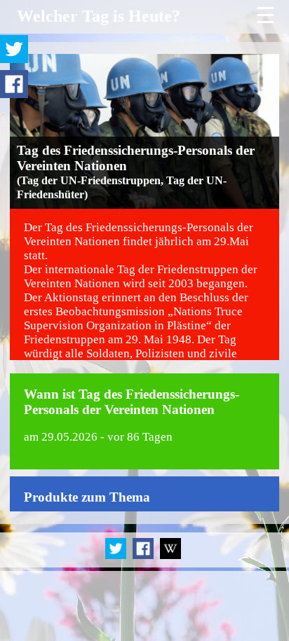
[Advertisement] (144, 606)
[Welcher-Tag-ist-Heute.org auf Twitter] (116, 556)
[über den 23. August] (170, 556)
